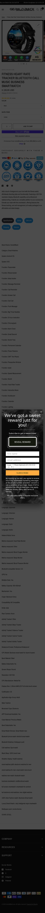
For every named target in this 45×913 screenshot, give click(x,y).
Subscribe (22, 473)
